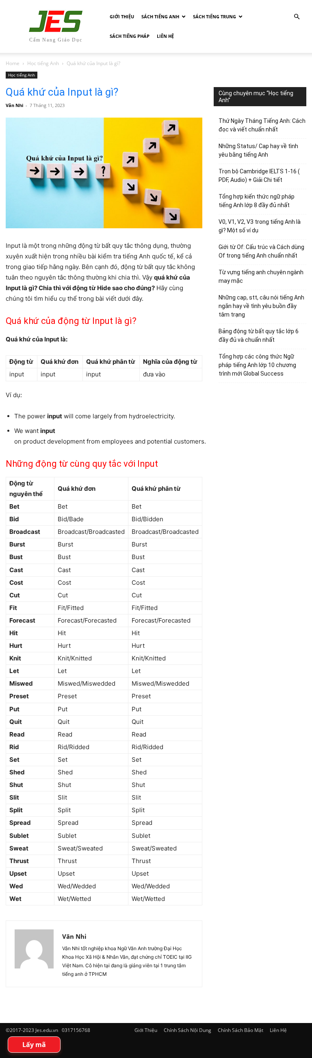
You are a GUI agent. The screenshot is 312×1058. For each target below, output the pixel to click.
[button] (296, 17)
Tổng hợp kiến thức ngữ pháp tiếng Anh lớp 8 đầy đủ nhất (257, 200)
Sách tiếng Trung (214, 16)
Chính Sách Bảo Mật (240, 1030)
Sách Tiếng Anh (160, 16)
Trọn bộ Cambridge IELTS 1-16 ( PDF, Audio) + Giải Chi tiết (259, 175)
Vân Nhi (14, 105)
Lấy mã (34, 1044)
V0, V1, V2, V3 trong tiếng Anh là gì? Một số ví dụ (260, 226)
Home (13, 63)
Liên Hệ (165, 36)
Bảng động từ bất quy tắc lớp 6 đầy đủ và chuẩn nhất (259, 335)
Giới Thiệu (122, 16)
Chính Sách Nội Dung (187, 1030)
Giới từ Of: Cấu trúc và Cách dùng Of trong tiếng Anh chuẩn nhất (261, 251)
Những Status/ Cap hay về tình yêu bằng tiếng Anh (258, 150)
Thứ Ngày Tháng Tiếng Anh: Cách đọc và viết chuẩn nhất (262, 125)
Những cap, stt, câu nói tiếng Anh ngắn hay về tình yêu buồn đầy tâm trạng (261, 306)
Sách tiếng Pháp (130, 36)
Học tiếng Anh (43, 63)
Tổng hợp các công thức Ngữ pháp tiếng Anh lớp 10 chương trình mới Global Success (257, 365)
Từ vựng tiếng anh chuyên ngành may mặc (261, 276)
